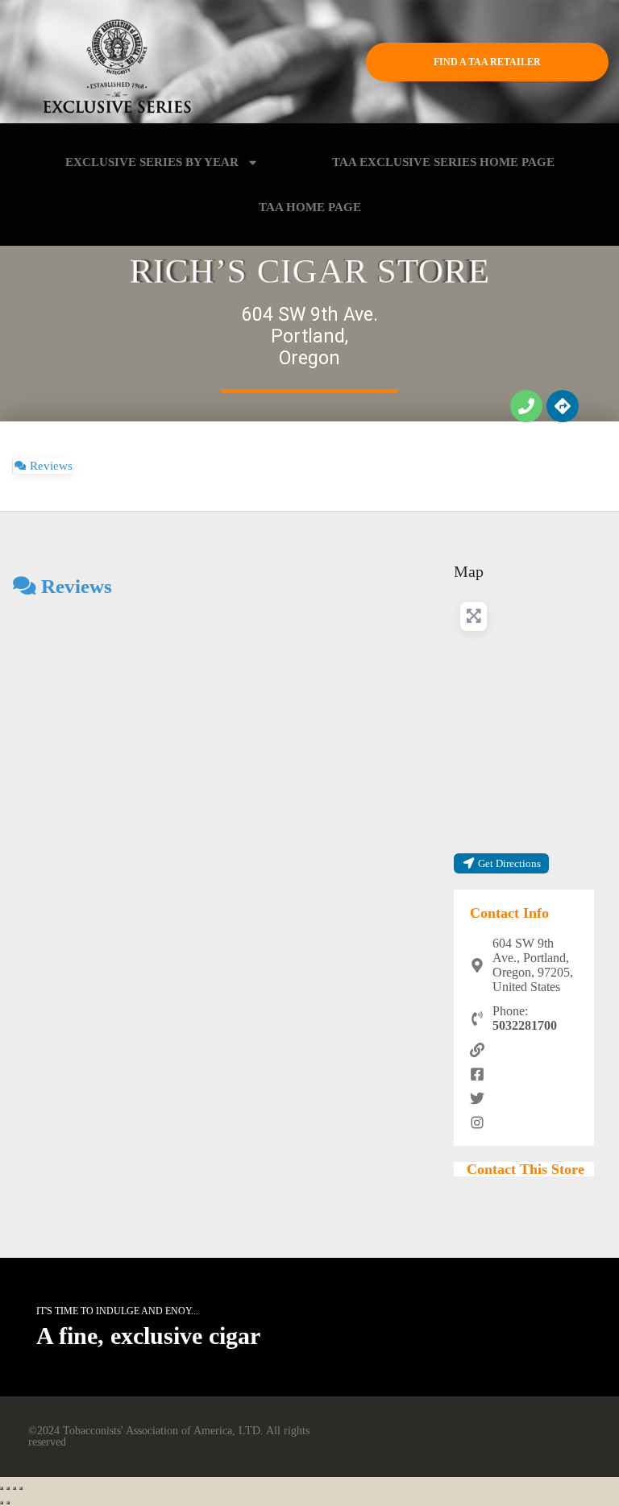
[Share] (8, 1488)
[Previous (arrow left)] (1, 1502)
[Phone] (526, 406)
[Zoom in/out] (21, 1488)
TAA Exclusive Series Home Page (443, 162)
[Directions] (562, 406)
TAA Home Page (310, 207)
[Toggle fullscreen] (14, 1488)
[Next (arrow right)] (8, 1502)
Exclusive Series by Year (152, 162)
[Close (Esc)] (1, 1488)
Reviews (76, 586)
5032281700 (524, 1025)
